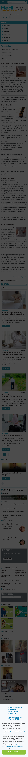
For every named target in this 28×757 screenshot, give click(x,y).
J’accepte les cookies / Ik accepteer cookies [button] (14, 752)
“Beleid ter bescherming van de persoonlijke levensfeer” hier (13, 746)
